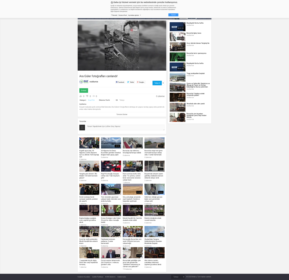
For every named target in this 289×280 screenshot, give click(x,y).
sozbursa (94, 81)
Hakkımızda (121, 277)
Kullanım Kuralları (84, 277)
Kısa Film (91, 100)
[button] (85, 67)
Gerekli (115, 15)
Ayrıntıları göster (133, 15)
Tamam (173, 15)
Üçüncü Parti (123, 15)
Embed (83, 90)
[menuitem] (158, 68)
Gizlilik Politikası (97, 277)
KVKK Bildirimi (110, 277)
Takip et (157, 83)
